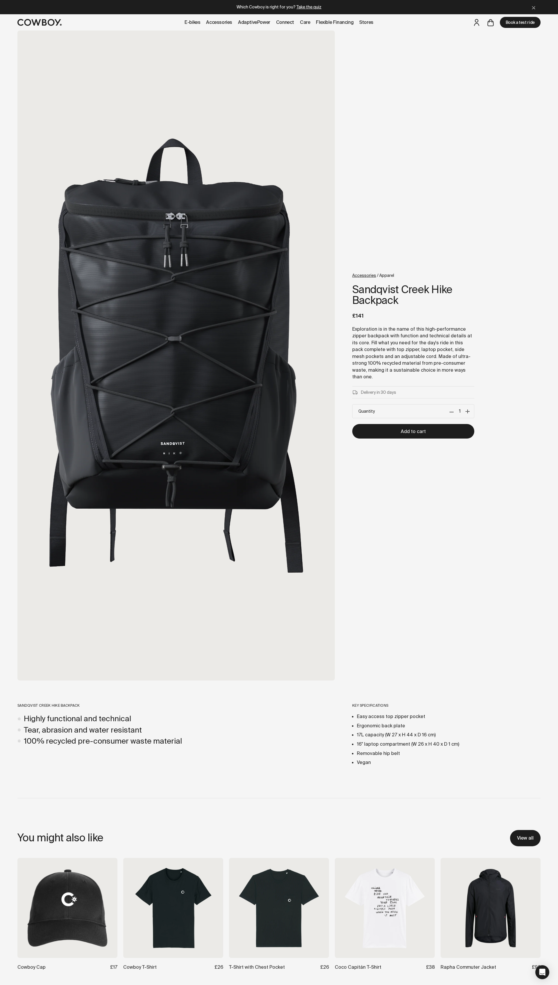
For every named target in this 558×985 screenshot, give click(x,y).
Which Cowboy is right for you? (279, 7)
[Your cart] (491, 22)
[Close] (534, 7)
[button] (542, 972)
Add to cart (413, 431)
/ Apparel (373, 275)
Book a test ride (520, 22)
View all (525, 838)
